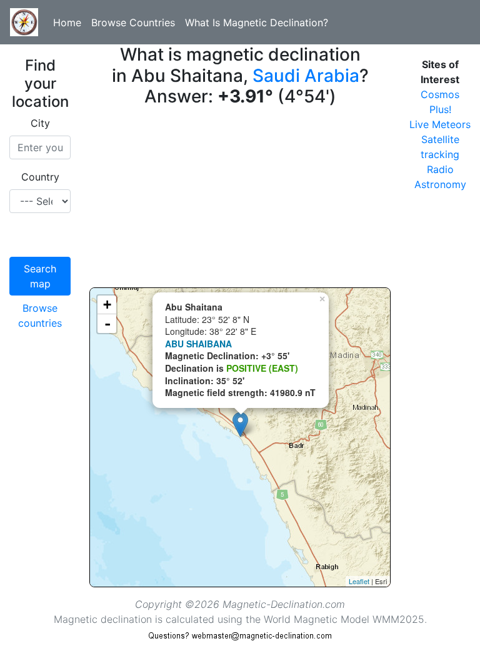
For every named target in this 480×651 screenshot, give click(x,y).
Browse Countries (133, 22)
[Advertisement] (240, 199)
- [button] (107, 323)
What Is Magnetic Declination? (256, 22)
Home (67, 22)
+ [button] (107, 304)
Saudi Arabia (305, 75)
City (40, 123)
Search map (40, 276)
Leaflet (359, 581)
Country (40, 177)
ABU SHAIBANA (198, 343)
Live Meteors (440, 124)
